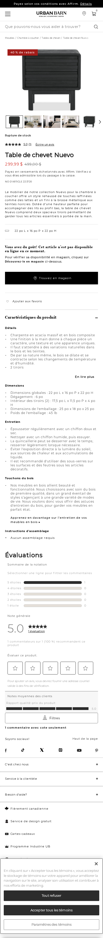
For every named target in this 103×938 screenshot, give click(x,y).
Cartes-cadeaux (22, 834)
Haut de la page (85, 738)
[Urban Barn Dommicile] (51, 14)
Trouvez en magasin (55, 278)
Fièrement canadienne (29, 808)
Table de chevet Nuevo (39, 155)
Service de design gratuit (31, 821)
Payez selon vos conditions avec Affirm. (53, 3)
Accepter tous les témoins (51, 910)
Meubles (9, 38)
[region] (51, 896)
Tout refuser (51, 895)
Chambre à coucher (28, 38)
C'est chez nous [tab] (17, 764)
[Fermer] (96, 863)
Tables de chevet (51, 38)
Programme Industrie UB (30, 846)
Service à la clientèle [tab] (21, 778)
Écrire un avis (45, 144)
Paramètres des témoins (52, 924)
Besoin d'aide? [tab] (16, 794)
